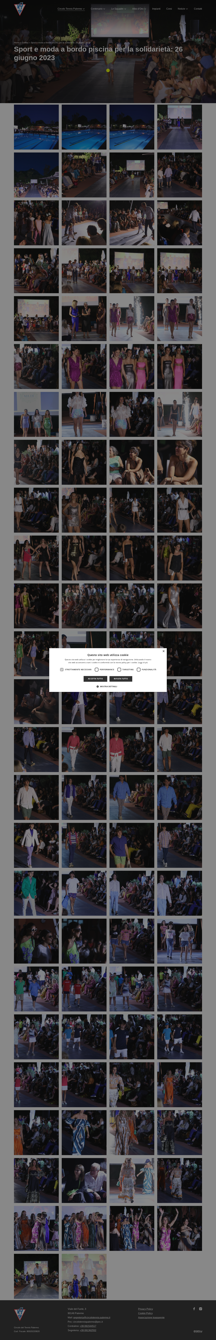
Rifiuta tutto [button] (121, 679)
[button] (108, 686)
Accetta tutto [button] (95, 679)
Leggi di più (143, 662)
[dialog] (108, 670)
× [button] (163, 651)
